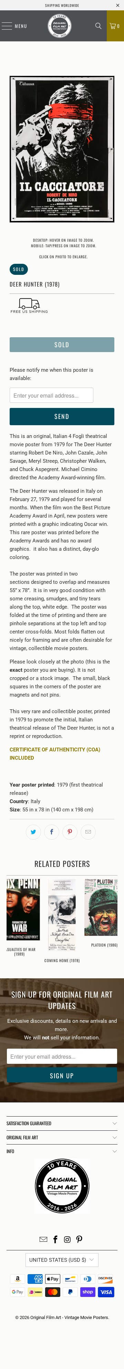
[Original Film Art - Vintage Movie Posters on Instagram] (68, 1240)
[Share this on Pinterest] (70, 832)
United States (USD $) (57, 1260)
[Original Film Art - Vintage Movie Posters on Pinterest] (79, 1240)
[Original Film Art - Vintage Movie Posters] (59, 25)
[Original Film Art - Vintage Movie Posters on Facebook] (56, 1240)
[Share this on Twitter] (33, 832)
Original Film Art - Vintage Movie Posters (69, 1317)
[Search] (98, 26)
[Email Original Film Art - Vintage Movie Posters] (44, 1240)
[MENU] (3, 26)
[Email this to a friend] (88, 832)
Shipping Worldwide (62, 5)
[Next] (109, 150)
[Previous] (14, 150)
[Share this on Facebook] (51, 832)
